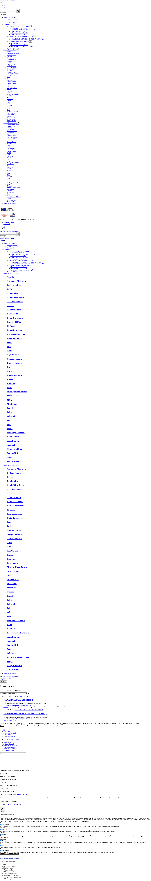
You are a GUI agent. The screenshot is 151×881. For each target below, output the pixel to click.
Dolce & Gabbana (15, 318)
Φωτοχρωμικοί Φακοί (13, 271)
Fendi (9, 342)
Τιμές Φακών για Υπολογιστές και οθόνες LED (20, 260)
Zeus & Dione (13, 461)
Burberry (11, 289)
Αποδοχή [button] (14, 801)
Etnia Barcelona (14, 338)
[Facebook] (1, 727)
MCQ (9, 400)
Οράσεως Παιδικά (12, 248)
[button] (9, 858)
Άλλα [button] (1, 844)
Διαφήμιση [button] (3, 839)
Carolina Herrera (15, 301)
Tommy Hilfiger (14, 453)
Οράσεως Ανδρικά (12, 245)
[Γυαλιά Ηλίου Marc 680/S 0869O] (20, 696)
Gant (9, 351)
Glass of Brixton (14, 363)
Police (9, 420)
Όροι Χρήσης (7, 734)
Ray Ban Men (13, 437)
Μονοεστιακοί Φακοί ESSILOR (19, 268)
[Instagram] (3, 727)
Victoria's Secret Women (18, 657)
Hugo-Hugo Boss (14, 375)
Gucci (9, 367)
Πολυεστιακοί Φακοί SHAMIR (19, 257)
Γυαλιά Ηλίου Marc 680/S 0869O (18, 700)
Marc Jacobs (13, 396)
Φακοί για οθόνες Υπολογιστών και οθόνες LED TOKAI (26, 262)
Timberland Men (14, 449)
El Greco (11, 326)
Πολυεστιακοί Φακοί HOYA (18, 259)
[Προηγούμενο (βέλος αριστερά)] (0, 857)
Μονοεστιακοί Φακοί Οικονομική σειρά (21, 270)
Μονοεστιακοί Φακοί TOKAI (18, 267)
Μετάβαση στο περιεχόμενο (8, 0)
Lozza (9, 387)
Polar (9, 412)
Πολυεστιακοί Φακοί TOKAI (18, 252)
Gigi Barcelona (14, 355)
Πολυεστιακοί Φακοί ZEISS (18, 256)
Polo (9, 424)
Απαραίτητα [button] (3, 849)
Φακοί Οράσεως (8, 249)
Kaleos (10, 379)
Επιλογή (5, 707)
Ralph (9, 624)
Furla (9, 526)
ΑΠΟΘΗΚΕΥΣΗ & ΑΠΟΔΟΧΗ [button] (9, 854)
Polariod (11, 416)
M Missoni (12, 583)
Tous (9, 649)
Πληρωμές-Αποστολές (9, 222)
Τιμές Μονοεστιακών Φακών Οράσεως (18, 265)
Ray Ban (11, 629)
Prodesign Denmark (16, 432)
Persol (10, 408)
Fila (9, 346)
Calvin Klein (12, 293)
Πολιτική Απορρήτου (9, 736)
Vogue (9, 661)
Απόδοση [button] (2, 827)
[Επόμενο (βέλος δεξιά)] (2, 857)
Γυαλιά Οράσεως (8, 243)
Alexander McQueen (16, 281)
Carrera (10, 305)
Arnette (10, 277)
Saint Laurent (13, 441)
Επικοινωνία (6, 224)
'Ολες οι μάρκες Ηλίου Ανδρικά (16, 705)
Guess (9, 371)
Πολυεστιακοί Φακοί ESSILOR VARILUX (22, 254)
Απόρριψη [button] (3, 804)
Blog (4, 730)
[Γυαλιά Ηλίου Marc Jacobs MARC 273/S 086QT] (28, 710)
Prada (9, 428)
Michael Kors (13, 579)
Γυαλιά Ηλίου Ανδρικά (9, 273)
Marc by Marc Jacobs (17, 392)
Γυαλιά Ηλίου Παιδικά (9, 673)
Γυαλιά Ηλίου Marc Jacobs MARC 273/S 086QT (25, 713)
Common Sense (14, 310)
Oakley (10, 457)
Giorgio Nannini (14, 359)
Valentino (11, 653)
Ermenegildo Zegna (16, 334)
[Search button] (18, 234)
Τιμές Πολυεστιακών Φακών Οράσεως (18, 251)
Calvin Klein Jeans (15, 297)
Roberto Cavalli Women (18, 633)
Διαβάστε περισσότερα (9, 720)
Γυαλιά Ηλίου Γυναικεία (10, 465)
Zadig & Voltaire (14, 665)
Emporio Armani (14, 330)
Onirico (10, 592)
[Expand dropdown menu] (14, 243)
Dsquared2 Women (15, 506)
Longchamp (12, 563)
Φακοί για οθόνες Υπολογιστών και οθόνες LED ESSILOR (27, 263)
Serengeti (11, 445)
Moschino (11, 588)
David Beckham (14, 314)
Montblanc (12, 404)
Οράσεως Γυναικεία (12, 246)
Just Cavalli (12, 551)
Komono (11, 383)
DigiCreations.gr (22, 794)
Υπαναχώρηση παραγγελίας (11, 739)
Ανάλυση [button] (2, 832)
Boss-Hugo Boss (14, 285)
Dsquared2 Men (14, 322)
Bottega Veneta (14, 473)
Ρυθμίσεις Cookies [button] (5, 801)
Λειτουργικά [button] (3, 823)
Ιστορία (5, 738)
